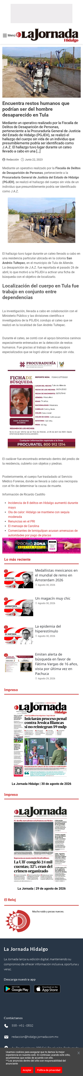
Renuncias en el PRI (21, 521)
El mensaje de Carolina (23, 526)
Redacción (12, 159)
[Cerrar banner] (78, 1053)
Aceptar (27, 1070)
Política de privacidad (48, 1070)
